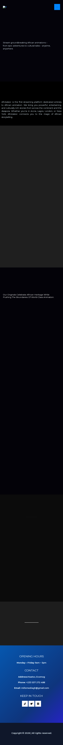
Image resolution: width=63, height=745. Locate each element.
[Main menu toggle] (57, 7)
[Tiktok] (25, 704)
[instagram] (38, 704)
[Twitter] (31, 704)
